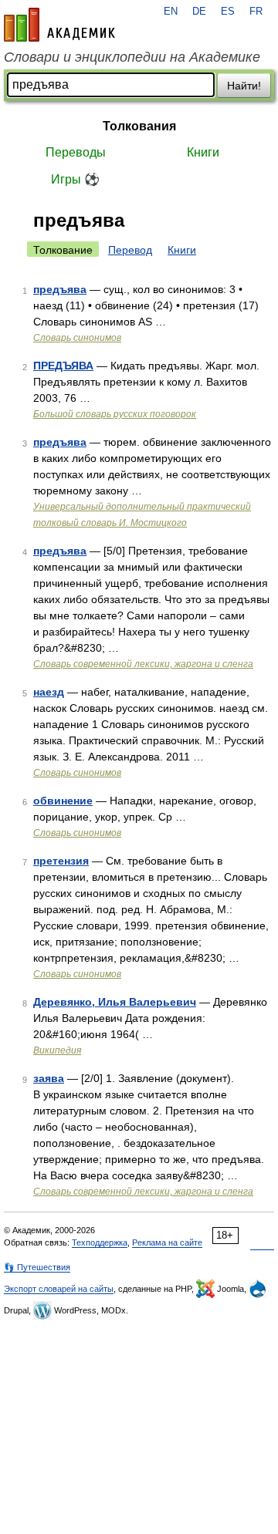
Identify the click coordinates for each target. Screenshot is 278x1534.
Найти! (244, 85)
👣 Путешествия (37, 1267)
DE (199, 11)
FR (256, 11)
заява (48, 1078)
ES (228, 11)
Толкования (139, 126)
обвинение (63, 800)
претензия (61, 861)
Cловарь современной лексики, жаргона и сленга (143, 664)
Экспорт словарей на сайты (59, 1288)
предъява (59, 289)
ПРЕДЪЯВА (63, 365)
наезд (48, 692)
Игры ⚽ (75, 179)
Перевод (130, 250)
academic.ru (59, 25)
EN (171, 11)
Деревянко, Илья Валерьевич (114, 1002)
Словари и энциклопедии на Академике (132, 57)
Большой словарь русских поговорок (114, 414)
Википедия (57, 1050)
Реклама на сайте (167, 1242)
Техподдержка (99, 1242)
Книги (203, 152)
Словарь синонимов (77, 337)
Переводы (76, 152)
